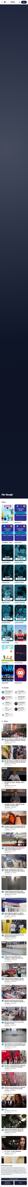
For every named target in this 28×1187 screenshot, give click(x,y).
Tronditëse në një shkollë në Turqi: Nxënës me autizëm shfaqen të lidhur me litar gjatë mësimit (15, 892)
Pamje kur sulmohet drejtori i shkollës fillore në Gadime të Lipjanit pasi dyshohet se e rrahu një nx (15, 1130)
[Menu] (2, 2)
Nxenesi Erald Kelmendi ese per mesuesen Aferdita (14, 935)
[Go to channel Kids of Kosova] (3, 739)
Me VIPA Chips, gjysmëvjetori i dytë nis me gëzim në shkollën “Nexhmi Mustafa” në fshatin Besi (15, 761)
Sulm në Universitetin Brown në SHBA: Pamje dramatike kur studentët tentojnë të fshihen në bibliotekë (15, 848)
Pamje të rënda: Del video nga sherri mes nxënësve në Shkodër (15, 870)
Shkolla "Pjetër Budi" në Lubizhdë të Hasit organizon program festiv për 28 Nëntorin (15, 1088)
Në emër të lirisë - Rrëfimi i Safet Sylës (14, 783)
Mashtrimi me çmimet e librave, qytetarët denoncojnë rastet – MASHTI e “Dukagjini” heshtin (15, 914)
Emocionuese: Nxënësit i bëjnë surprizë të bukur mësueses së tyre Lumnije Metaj (14, 979)
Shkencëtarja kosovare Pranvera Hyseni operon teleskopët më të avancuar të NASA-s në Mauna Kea (15, 826)
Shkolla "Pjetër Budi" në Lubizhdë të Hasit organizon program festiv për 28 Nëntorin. (15, 1066)
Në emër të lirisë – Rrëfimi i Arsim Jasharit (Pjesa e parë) (14, 805)
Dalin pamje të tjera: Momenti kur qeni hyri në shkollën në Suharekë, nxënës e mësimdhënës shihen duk (15, 1044)
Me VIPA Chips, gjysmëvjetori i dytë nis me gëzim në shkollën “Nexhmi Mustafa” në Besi (15, 739)
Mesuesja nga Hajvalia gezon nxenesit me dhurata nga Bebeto (15, 1001)
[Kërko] (20, 2)
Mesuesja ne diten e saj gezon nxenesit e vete (14, 1022)
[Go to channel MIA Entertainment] (3, 783)
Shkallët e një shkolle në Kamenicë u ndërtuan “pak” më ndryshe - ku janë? (14, 957)
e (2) (6, 1109)
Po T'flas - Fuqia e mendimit (13, 1151)
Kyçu (24, 2)
